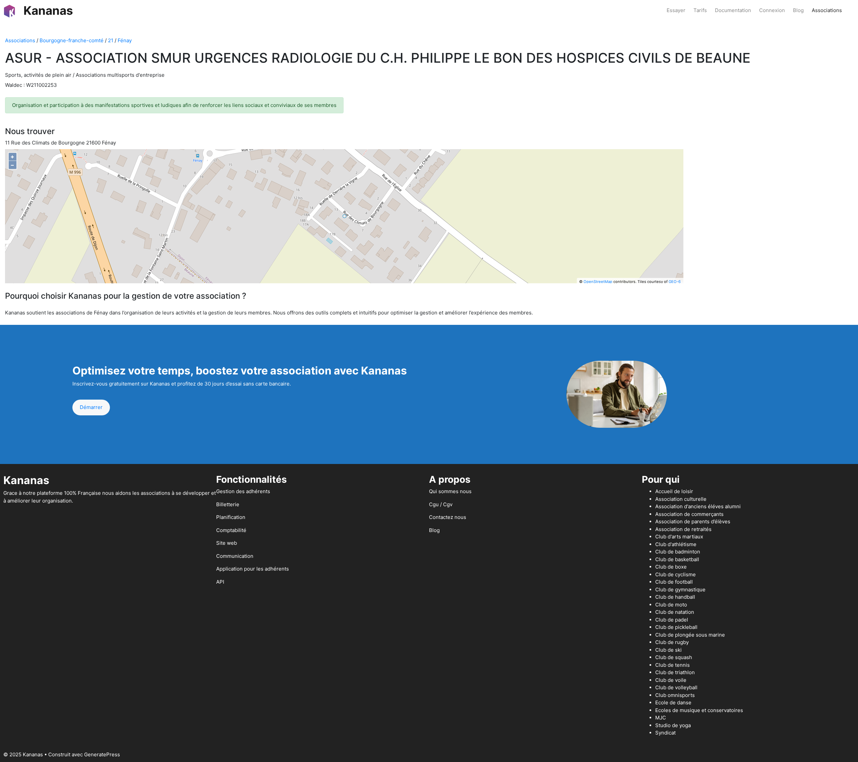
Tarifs (700, 10)
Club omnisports (675, 695)
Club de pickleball (676, 627)
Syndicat (665, 732)
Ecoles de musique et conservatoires (699, 710)
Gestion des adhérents (243, 491)
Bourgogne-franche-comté (72, 40)
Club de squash (673, 657)
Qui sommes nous (450, 491)
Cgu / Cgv (440, 504)
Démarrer (91, 407)
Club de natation (674, 612)
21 (110, 40)
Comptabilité (231, 530)
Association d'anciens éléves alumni (698, 506)
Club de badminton (677, 551)
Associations (827, 10)
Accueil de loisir (674, 491)
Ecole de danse (673, 702)
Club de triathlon (675, 672)
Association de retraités (683, 529)
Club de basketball (677, 559)
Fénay (125, 40)
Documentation (733, 10)
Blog (798, 10)
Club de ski (668, 650)
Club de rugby (672, 642)
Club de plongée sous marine (690, 635)
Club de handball (675, 597)
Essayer (676, 10)
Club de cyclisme (675, 574)
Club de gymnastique (680, 589)
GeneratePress (102, 754)
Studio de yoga (673, 725)
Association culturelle (681, 499)
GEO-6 (675, 281)
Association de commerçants (689, 514)
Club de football (674, 582)
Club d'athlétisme (675, 544)
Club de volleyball (676, 687)
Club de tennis (672, 665)
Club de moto (671, 604)
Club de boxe (671, 567)
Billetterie (227, 504)
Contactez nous (447, 517)
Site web (226, 543)
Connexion (772, 10)
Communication (234, 556)
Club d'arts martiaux (679, 536)
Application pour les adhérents (252, 569)
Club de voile (670, 680)
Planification (230, 517)
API (220, 582)
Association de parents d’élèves (692, 521)
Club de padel (671, 620)
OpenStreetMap (598, 281)
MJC (660, 717)
